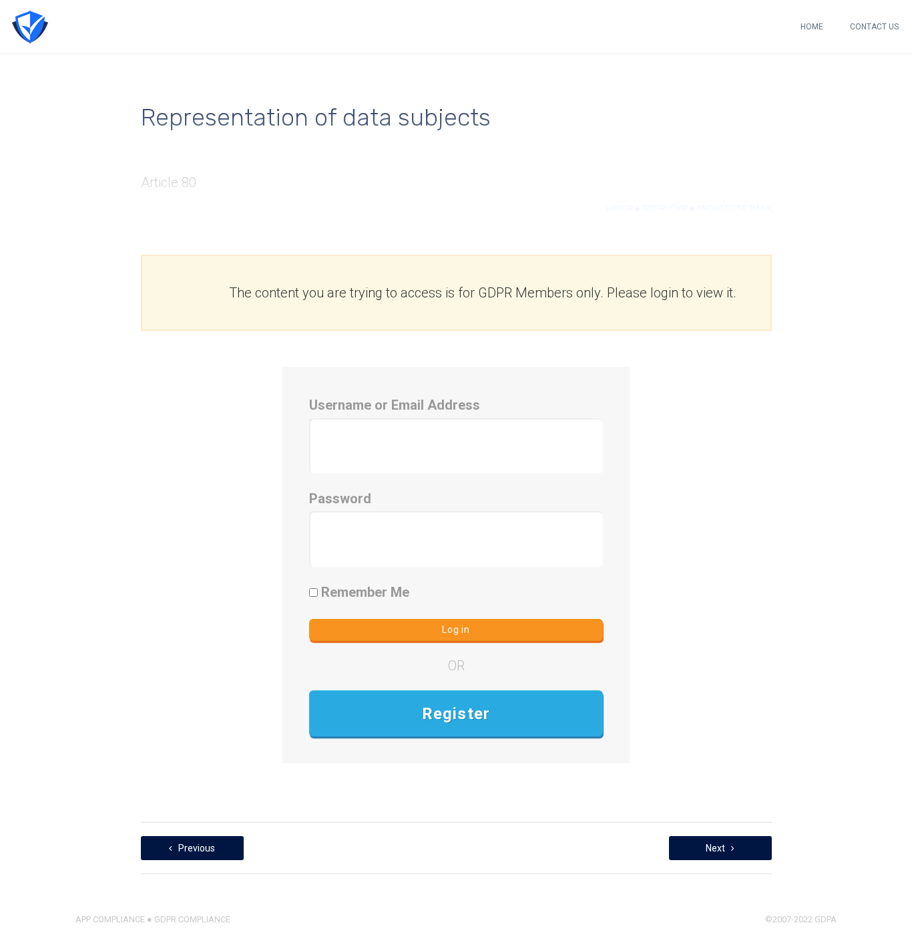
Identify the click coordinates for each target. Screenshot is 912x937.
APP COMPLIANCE (110, 919)
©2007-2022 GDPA (801, 919)
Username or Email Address (394, 405)
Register (456, 713)
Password (340, 499)
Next (716, 848)
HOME (812, 26)
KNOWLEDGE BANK (734, 208)
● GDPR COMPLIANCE (187, 919)
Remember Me (363, 592)
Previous (195, 848)
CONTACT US (874, 26)
